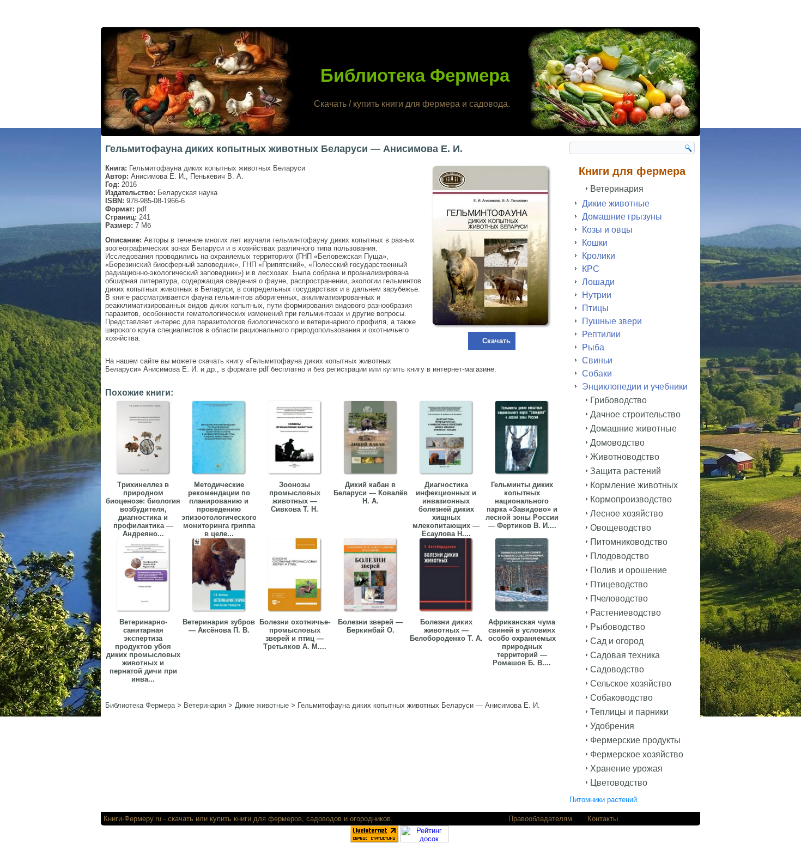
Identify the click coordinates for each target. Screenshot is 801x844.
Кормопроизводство (631, 499)
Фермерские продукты (635, 740)
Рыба (593, 347)
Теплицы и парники (629, 712)
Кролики (598, 255)
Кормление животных (634, 485)
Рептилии (601, 334)
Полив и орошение (628, 570)
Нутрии (596, 295)
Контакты (602, 819)
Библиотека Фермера (414, 75)
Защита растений (625, 471)
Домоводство (617, 442)
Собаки (597, 373)
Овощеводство (620, 527)
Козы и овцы (607, 229)
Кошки (595, 242)
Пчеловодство (619, 598)
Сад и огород (617, 641)
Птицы (595, 308)
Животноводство (624, 457)
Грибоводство (618, 400)
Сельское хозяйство (630, 683)
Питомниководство (629, 542)
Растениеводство (625, 612)
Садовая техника (625, 655)
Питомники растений (603, 800)
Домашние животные (633, 428)
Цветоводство (618, 782)
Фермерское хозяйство (636, 754)
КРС (590, 269)
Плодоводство (619, 556)
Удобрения (612, 726)
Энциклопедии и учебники (635, 386)
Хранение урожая (626, 768)
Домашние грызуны (622, 216)
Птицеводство (619, 584)
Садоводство (617, 669)
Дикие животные (616, 203)
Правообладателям (540, 819)
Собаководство (621, 697)
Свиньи (597, 360)
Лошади (598, 282)
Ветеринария (617, 188)
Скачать (496, 341)
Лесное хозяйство (626, 513)
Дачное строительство (635, 414)
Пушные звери (612, 321)
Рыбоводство (617, 627)
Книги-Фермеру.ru (132, 819)
